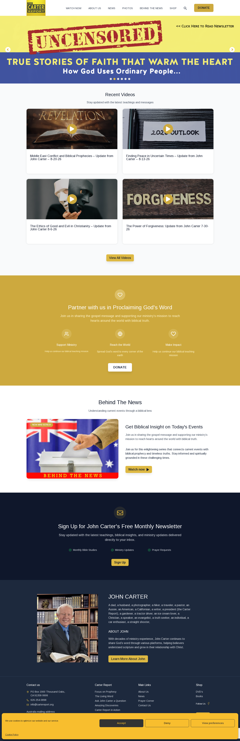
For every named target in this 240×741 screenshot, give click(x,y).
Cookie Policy (11, 734)
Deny (167, 723)
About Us (94, 8)
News (111, 8)
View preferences (213, 723)
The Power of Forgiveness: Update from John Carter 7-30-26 (167, 227)
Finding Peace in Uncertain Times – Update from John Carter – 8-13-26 (164, 157)
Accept (121, 723)
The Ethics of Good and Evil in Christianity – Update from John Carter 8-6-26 (70, 227)
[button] (185, 8)
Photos (127, 8)
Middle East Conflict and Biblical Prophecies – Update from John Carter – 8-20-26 (71, 157)
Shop (173, 8)
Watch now (73, 8)
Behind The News (151, 8)
